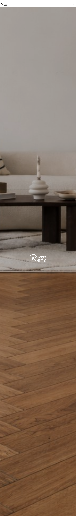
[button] (70, 1)
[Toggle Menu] (73, 4)
